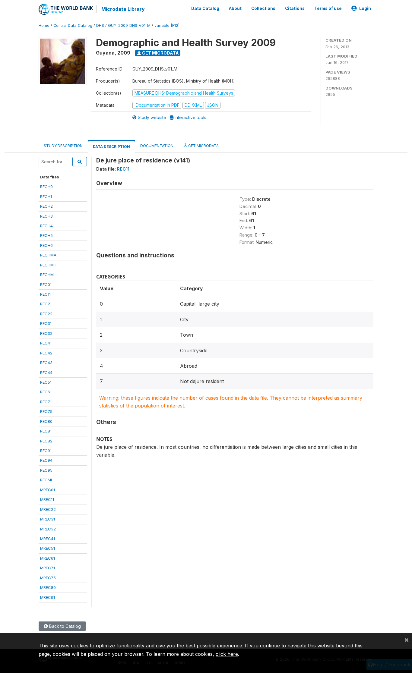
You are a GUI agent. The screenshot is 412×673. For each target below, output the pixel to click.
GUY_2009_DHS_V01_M (129, 25)
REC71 (46, 401)
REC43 (46, 362)
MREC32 (48, 529)
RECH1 (46, 196)
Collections (263, 8)
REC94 (46, 460)
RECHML (48, 274)
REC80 (46, 421)
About (235, 8)
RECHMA (48, 255)
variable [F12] (166, 25)
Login (365, 8)
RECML (46, 479)
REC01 (46, 284)
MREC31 (47, 519)
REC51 (46, 382)
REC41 (46, 343)
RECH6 (46, 245)
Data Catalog (205, 8)
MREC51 (47, 548)
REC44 (46, 372)
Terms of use (328, 8)
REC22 (46, 313)
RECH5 (46, 235)
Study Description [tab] (63, 145)
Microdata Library (123, 9)
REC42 (46, 353)
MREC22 (48, 509)
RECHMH (48, 265)
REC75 (46, 411)
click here (227, 654)
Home (44, 25)
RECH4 (46, 225)
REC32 (46, 333)
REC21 (46, 303)
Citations (295, 8)
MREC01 (47, 489)
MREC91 (47, 597)
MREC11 (47, 499)
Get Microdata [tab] (203, 145)
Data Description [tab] (111, 146)
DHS (100, 25)
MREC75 (48, 577)
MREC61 (47, 558)
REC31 (46, 323)
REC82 (46, 441)
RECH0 (46, 186)
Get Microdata (160, 52)
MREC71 (47, 567)
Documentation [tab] (156, 145)
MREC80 (48, 587)
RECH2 (46, 206)
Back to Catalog (64, 626)
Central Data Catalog (72, 25)
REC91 (46, 450)
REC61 (46, 391)
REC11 (45, 294)
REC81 (46, 431)
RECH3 (46, 216)
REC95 (46, 470)
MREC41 (47, 538)
